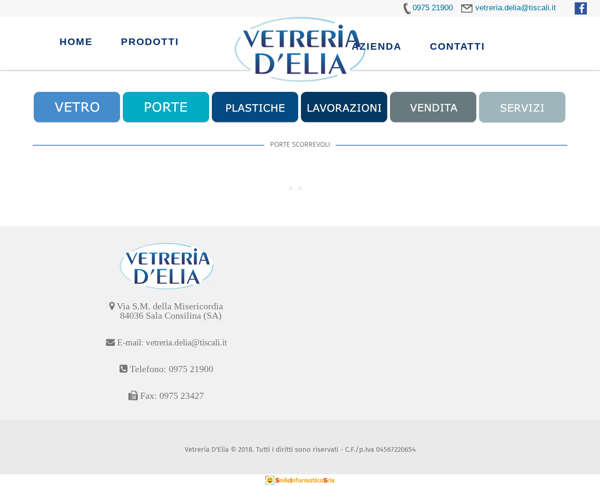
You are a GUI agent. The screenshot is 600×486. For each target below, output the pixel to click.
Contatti (457, 46)
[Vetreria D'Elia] (300, 49)
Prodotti (150, 41)
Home (76, 41)
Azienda (377, 46)
